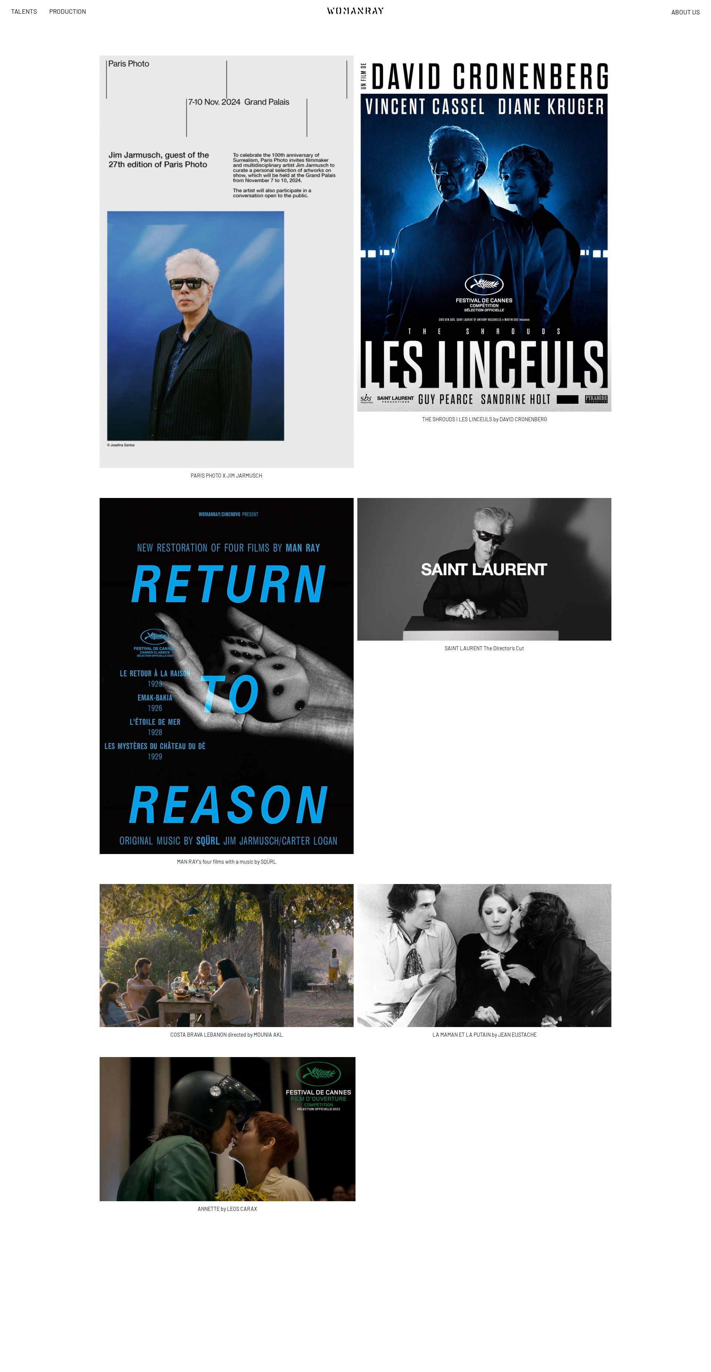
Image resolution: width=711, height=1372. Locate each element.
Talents (24, 11)
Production (67, 11)
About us (685, 12)
